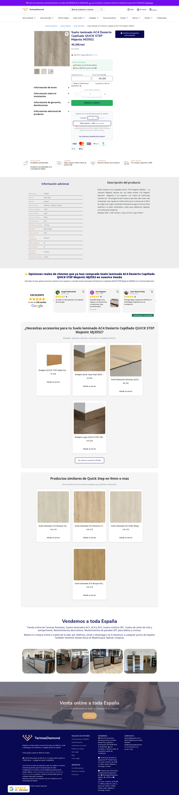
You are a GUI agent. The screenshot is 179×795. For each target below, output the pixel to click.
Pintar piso (75, 774)
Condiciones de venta (79, 746)
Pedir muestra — (92, 123)
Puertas (123, 18)
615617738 (128, 749)
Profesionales (162, 18)
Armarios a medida (78, 771)
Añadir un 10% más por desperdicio (80, 84)
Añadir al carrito (92, 103)
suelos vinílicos (50, 772)
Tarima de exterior (109, 18)
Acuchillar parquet (78, 768)
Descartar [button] (149, 3)
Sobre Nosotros (77, 742)
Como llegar (76, 758)
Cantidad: (83, 118)
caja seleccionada (92, 90)
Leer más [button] (59, 309)
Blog (73, 755)
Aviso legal (75, 752)
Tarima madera (63, 18)
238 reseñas (41, 302)
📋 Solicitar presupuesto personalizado (129, 34)
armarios (31, 774)
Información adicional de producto (47, 113)
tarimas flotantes (39, 772)
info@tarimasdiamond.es (133, 745)
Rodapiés (93, 18)
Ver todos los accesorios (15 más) (89, 460)
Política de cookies (78, 749)
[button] (155, 300)
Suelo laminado (45, 18)
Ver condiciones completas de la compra (92, 136)
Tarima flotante (27, 18)
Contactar (89, 716)
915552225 (131, 747)
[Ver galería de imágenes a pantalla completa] (67, 34)
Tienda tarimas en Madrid (80, 739)
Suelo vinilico (78, 18)
